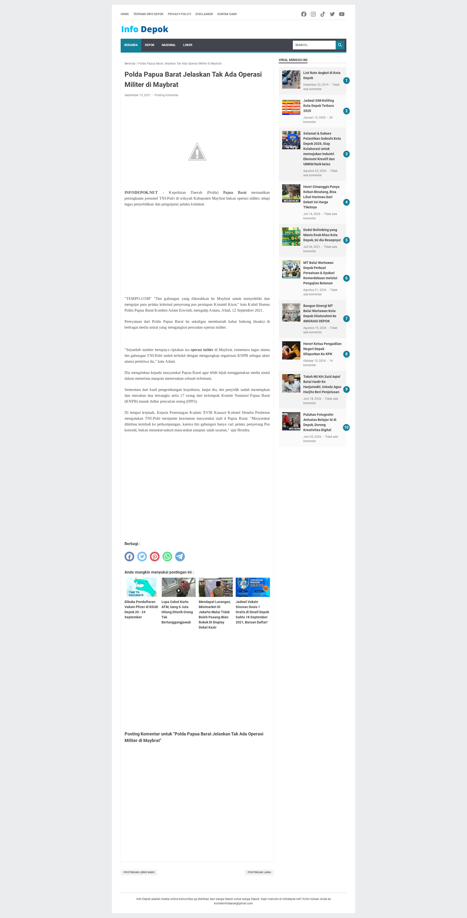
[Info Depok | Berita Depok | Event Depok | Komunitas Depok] (145, 29)
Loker (187, 45)
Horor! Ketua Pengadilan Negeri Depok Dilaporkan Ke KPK (322, 349)
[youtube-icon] (342, 14)
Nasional (169, 45)
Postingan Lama (259, 872)
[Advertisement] (197, 256)
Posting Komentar (166, 95)
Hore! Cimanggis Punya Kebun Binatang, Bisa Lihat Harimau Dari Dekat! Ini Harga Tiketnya (321, 197)
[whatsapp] (167, 556)
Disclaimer (204, 14)
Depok (149, 45)
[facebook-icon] (304, 14)
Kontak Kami (227, 14)
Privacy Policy (179, 14)
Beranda (131, 45)
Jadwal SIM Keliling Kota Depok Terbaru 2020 (318, 106)
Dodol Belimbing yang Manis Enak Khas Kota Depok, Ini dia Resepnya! (322, 235)
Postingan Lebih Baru (139, 872)
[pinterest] (155, 556)
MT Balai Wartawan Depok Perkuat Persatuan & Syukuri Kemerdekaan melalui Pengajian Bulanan (320, 273)
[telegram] (180, 556)
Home (125, 14)
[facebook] (129, 556)
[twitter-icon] (332, 14)
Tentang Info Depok (148, 14)
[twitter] (142, 556)
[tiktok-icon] (323, 14)
